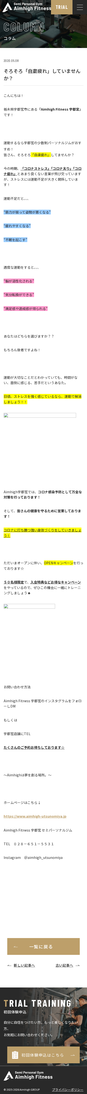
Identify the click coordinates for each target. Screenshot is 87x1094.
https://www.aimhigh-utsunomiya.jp (35, 816)
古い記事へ (64, 965)
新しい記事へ (24, 965)
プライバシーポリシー (67, 1089)
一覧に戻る (41, 946)
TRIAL (62, 7)
